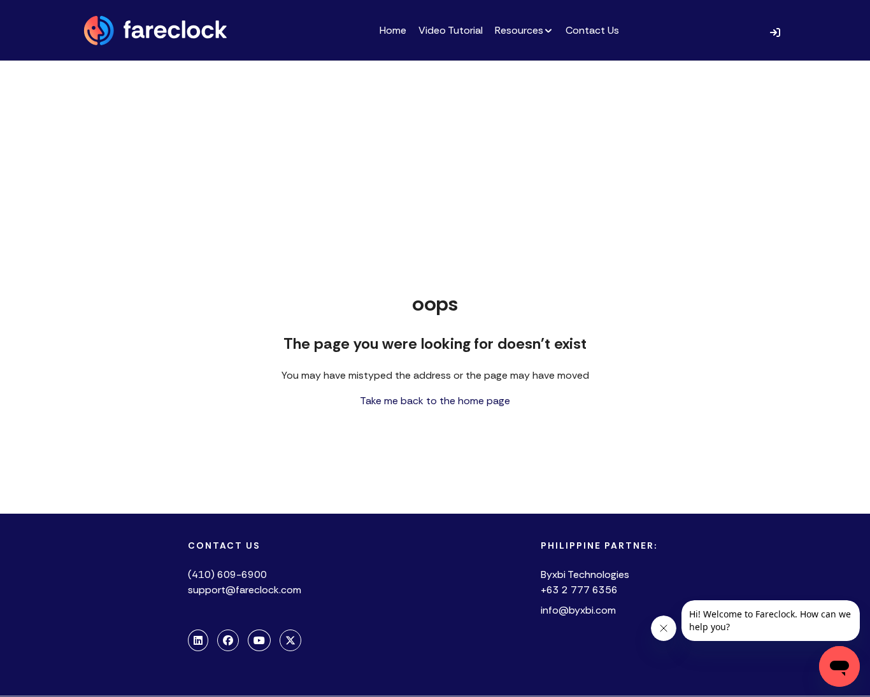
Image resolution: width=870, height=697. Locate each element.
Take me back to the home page (435, 400)
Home (393, 30)
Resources (519, 30)
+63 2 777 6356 (579, 589)
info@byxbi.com (578, 610)
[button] (775, 32)
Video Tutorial (450, 30)
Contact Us (592, 30)
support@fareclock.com (244, 589)
